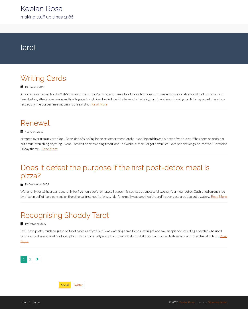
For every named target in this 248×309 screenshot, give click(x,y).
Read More (99, 104)
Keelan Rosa (42, 8)
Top (24, 302)
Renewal (35, 123)
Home (36, 302)
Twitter (78, 285)
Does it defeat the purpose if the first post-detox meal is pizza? (115, 171)
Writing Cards (43, 78)
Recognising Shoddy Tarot (65, 215)
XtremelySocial (217, 302)
